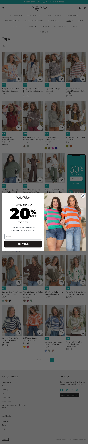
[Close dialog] (83, 196)
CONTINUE (23, 244)
